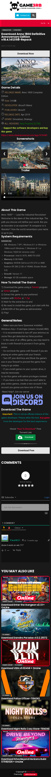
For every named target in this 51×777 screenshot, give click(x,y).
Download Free (26, 450)
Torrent (35, 287)
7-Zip (27, 298)
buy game (45, 418)
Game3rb (31, 772)
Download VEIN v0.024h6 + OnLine (21, 668)
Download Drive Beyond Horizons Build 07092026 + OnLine (23, 760)
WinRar (18, 298)
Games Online (7, 601)
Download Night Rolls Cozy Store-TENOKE (25, 728)
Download (29, 437)
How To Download (26, 429)
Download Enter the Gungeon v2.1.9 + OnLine (22, 606)
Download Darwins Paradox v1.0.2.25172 (24, 637)
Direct (7, 291)
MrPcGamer (30, 774)
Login (46, 497)
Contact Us (24, 15)
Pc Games (18, 601)
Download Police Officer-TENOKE (20, 698)
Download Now (25, 53)
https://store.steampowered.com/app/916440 (24, 135)
